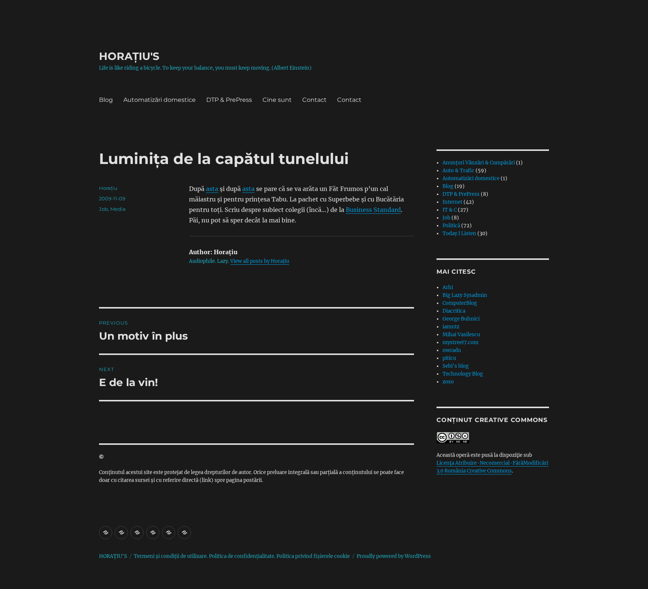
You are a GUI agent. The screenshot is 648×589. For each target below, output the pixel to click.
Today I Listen (459, 233)
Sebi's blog (455, 366)
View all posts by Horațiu (259, 261)
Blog (106, 99)
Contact (314, 99)
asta (212, 188)
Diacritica (453, 311)
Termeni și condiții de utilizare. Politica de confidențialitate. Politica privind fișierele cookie (242, 556)
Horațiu (108, 188)
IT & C (449, 210)
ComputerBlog (459, 303)
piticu (449, 358)
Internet (452, 202)
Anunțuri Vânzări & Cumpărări (478, 163)
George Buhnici (461, 319)
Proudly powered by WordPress (394, 556)
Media (118, 209)
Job (103, 209)
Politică (451, 225)
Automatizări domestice (159, 99)
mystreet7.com (460, 342)
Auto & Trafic (458, 170)
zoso (448, 382)
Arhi (447, 287)
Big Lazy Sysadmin (464, 295)
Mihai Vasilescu (461, 334)
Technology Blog (462, 374)
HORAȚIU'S (129, 56)
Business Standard (373, 209)
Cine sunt (277, 99)
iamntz (450, 327)
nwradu (451, 350)
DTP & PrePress (229, 99)
